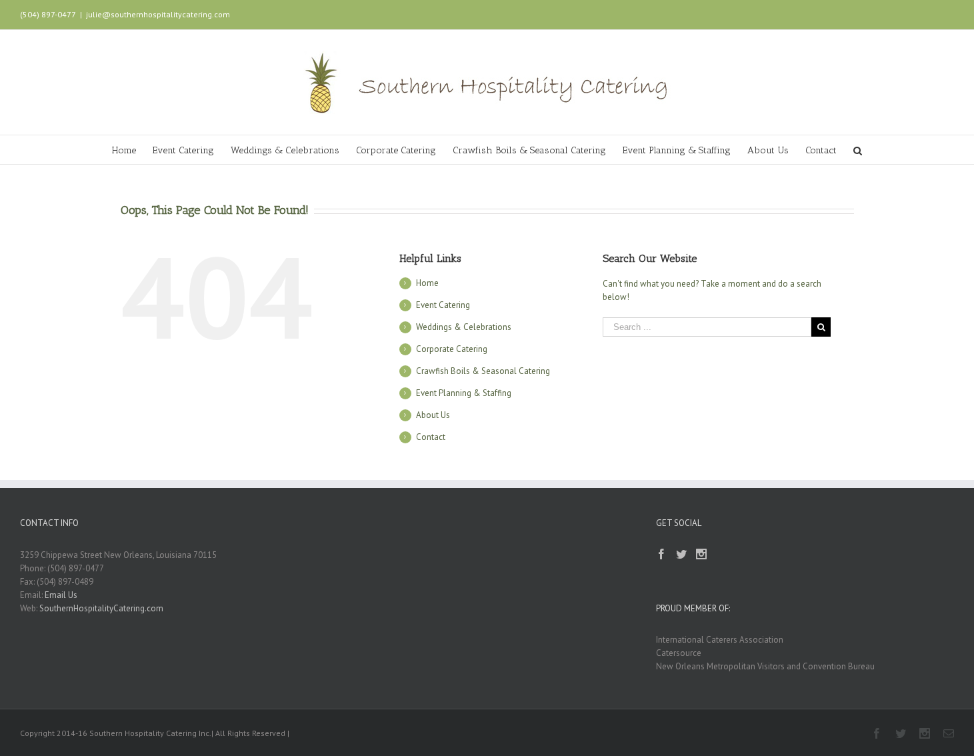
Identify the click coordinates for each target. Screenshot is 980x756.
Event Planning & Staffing (463, 393)
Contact (430, 437)
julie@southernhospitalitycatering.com (158, 14)
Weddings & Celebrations (463, 327)
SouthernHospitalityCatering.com (101, 608)
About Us (433, 415)
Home (427, 283)
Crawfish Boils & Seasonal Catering (483, 371)
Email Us (61, 595)
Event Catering (443, 305)
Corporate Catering (451, 349)
